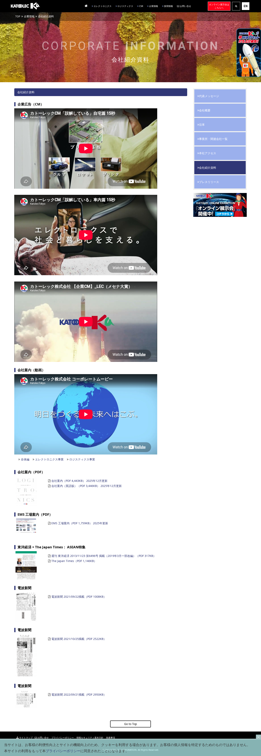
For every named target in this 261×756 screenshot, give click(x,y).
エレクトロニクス (102, 6)
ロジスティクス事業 (82, 459)
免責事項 (110, 737)
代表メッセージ (209, 96)
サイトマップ (26, 737)
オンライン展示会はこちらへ (219, 6)
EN (246, 6)
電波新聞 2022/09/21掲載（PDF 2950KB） (78, 694)
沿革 (202, 124)
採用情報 (168, 6)
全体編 (25, 459)
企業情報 (153, 6)
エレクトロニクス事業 (49, 459)
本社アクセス (207, 153)
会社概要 (204, 110)
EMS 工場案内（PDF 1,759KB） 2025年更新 (79, 523)
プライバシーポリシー (62, 737)
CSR (140, 6)
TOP (17, 16)
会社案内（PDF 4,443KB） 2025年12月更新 (79, 481)
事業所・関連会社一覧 (213, 139)
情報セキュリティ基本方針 (89, 737)
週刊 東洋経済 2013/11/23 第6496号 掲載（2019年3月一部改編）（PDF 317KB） (103, 556)
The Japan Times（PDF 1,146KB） (74, 561)
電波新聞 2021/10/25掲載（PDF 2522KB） (78, 639)
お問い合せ (185, 6)
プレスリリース (209, 182)
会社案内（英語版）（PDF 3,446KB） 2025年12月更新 (86, 486)
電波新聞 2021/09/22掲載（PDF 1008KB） (78, 597)
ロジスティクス (125, 6)
